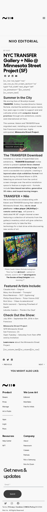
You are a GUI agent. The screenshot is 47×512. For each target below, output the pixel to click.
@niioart (21, 272)
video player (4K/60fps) (25, 208)
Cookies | (20, 507)
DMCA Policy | (30, 507)
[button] (44, 18)
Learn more (8, 342)
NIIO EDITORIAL (23, 41)
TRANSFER (8, 104)
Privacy (11, 507)
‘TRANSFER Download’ (25, 162)
